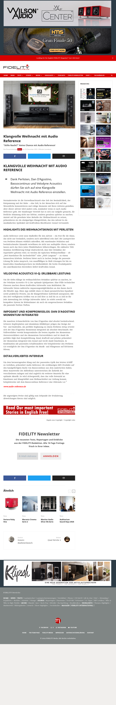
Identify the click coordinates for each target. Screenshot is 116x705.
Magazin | (66, 605)
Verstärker (62, 598)
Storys (28, 75)
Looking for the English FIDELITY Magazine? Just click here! (58, 58)
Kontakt (90, 633)
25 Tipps (88, 600)
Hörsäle (53, 603)
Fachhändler (99, 75)
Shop (88, 75)
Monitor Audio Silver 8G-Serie (47, 520)
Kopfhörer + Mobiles (11, 600)
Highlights (49, 75)
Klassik (31, 603)
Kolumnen (79, 600)
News (13, 75)
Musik (38, 75)
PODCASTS (61, 75)
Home (6, 75)
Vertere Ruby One (9, 520)
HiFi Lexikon (99, 600)
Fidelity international (82, 605)
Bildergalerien (20, 605)
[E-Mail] (63, 156)
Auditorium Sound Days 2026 (67, 520)
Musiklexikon (75, 603)
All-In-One (88, 598)
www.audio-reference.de (14, 387)
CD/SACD (78, 598)
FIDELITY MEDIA (47, 633)
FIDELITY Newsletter (75, 75)
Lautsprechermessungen (46, 598)
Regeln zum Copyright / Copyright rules (61, 420)
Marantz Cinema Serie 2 (29, 520)
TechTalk (70, 600)
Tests (19, 75)
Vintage (33, 600)
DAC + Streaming (101, 598)
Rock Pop (44, 603)
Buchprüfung (63, 603)
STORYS (41, 600)
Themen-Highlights (101, 603)
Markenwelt (8, 605)
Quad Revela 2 (54, 539)
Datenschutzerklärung (75, 633)
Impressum (60, 633)
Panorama (61, 600)
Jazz (37, 603)
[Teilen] (14, 156)
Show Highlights (41, 605)
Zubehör (25, 600)
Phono (70, 598)
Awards (30, 605)
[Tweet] (39, 156)
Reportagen (50, 600)
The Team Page (34, 633)
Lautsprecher (29, 598)
